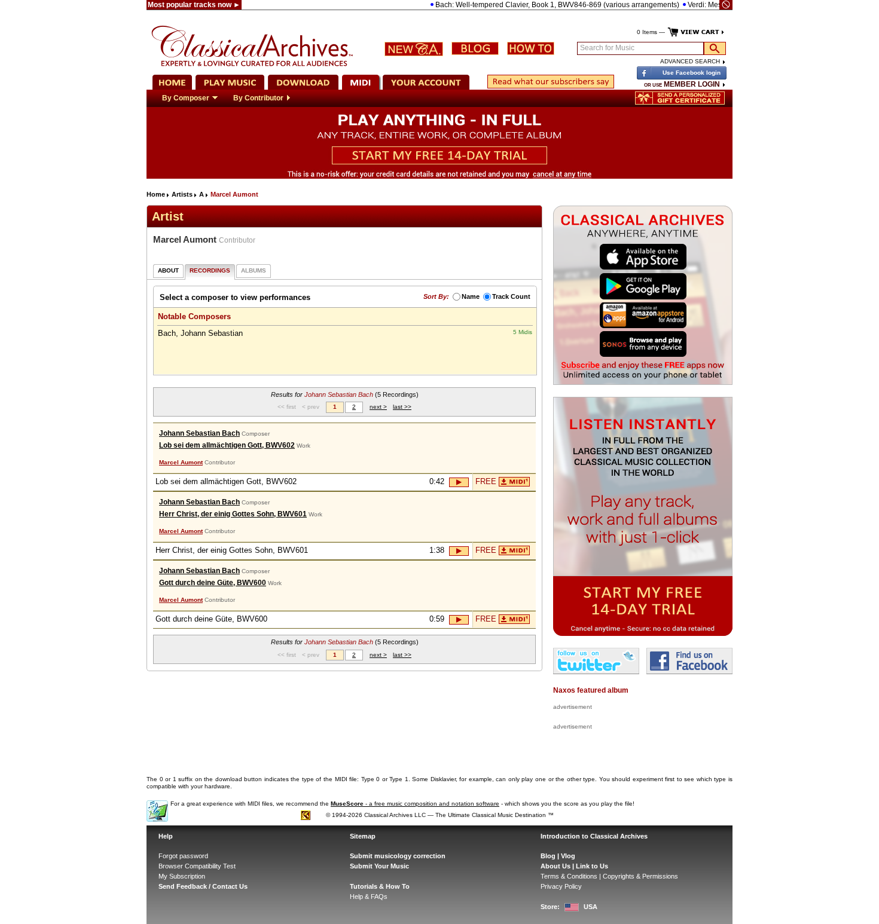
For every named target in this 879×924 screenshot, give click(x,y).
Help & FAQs (368, 896)
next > (378, 406)
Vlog (568, 855)
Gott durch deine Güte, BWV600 (212, 583)
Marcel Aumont (181, 462)
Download (514, 482)
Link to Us (592, 866)
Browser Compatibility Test (197, 866)
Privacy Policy (561, 886)
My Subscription (181, 876)
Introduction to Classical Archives (594, 836)
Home (155, 194)
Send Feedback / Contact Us (203, 886)
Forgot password (183, 855)
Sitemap (363, 836)
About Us (555, 866)
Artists (182, 194)
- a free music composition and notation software (415, 803)
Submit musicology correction (397, 855)
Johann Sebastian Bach (199, 433)
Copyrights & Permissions (640, 876)
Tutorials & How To (380, 886)
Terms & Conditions (569, 876)
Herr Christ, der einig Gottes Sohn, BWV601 (233, 514)
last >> (402, 406)
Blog (548, 855)
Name (471, 296)
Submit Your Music (379, 866)
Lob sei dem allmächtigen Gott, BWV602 (227, 445)
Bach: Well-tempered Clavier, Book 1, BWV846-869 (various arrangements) (540, 5)
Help (165, 836)
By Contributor (258, 98)
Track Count (511, 296)
